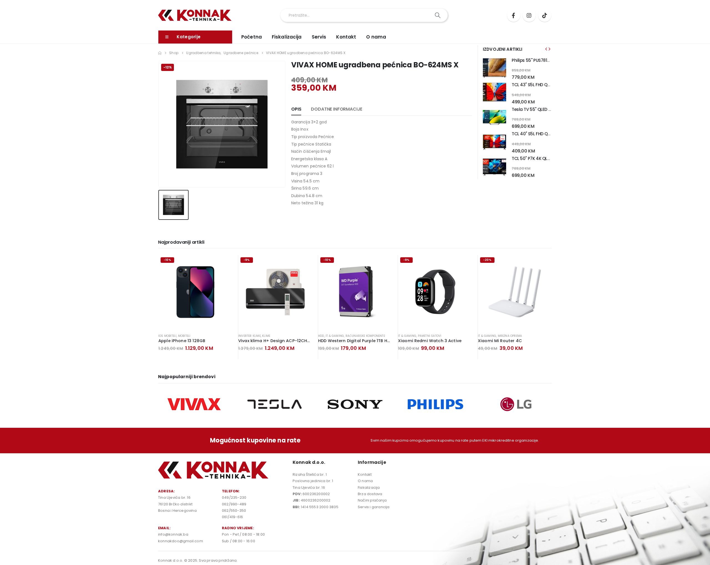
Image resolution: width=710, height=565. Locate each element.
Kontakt (346, 37)
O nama (376, 37)
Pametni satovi (430, 336)
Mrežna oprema (510, 336)
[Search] (438, 15)
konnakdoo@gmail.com (180, 541)
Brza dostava (370, 494)
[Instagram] (529, 15)
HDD (321, 336)
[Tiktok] (544, 15)
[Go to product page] (494, 68)
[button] (546, 49)
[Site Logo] (195, 15)
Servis (319, 37)
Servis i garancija (374, 507)
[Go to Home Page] (159, 53)
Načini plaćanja (372, 500)
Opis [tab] (296, 109)
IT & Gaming (335, 336)
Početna (251, 37)
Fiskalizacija (287, 37)
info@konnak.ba (173, 534)
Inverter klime (249, 336)
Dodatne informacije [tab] (336, 109)
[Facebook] (513, 15)
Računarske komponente (365, 336)
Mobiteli (184, 336)
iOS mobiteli (167, 336)
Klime (266, 336)
